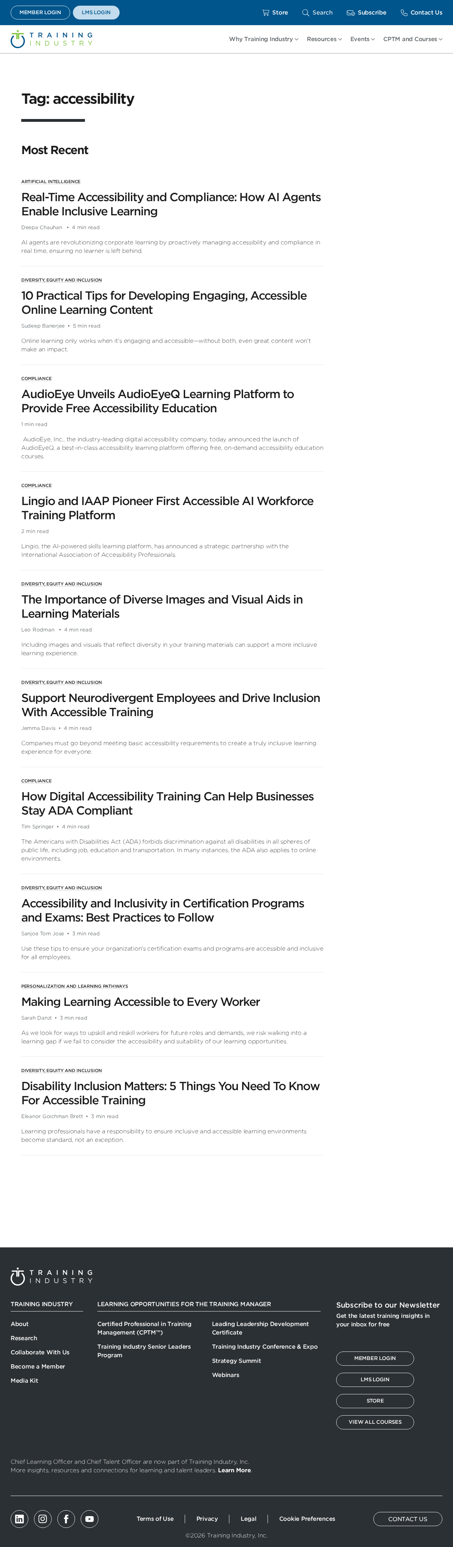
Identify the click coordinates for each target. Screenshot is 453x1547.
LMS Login (96, 12)
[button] (317, 12)
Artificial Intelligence (50, 181)
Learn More (234, 1470)
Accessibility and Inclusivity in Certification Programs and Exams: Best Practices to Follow (162, 910)
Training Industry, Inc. (51, 39)
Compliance (36, 378)
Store (280, 12)
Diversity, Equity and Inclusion (61, 280)
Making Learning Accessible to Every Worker (140, 1002)
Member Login (40, 12)
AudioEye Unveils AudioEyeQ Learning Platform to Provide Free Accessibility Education (157, 401)
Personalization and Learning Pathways (74, 986)
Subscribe (372, 12)
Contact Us (426, 12)
